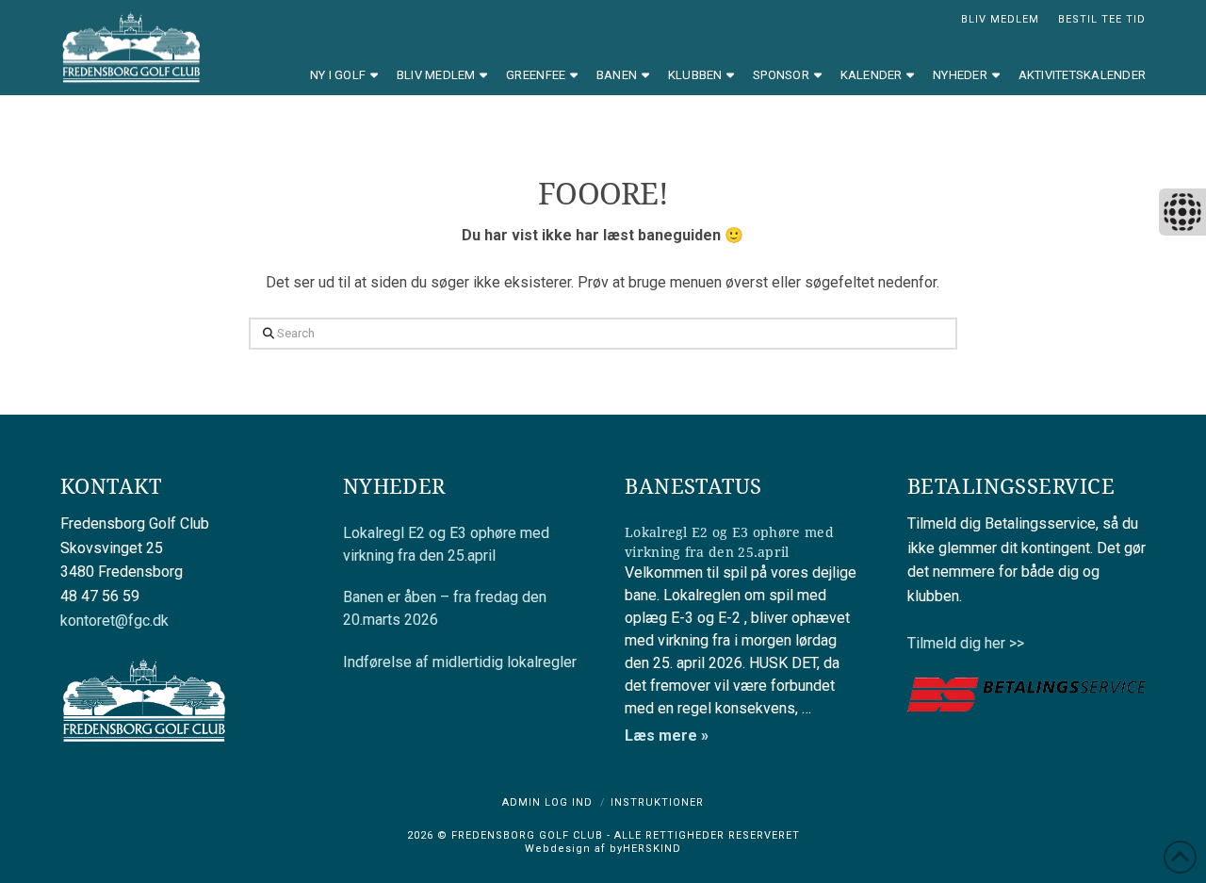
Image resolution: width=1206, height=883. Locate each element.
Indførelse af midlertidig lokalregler (460, 662)
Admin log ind (547, 802)
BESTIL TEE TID (1102, 19)
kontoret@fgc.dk (114, 621)
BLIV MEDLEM (1000, 19)
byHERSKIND (643, 848)
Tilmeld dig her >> (965, 643)
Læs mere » (667, 735)
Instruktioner (657, 802)
